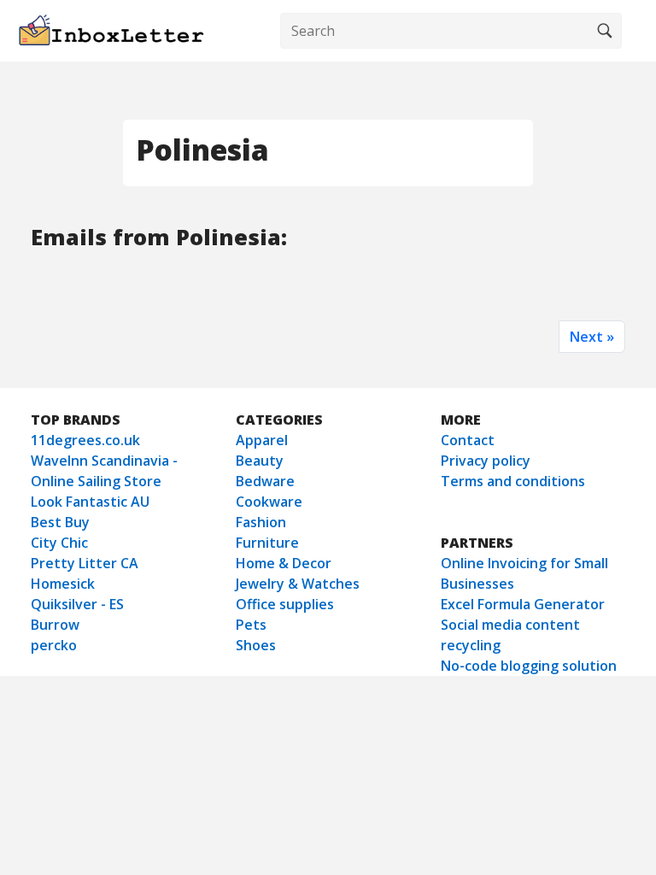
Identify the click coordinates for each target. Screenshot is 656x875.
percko (54, 645)
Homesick (63, 583)
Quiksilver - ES (77, 604)
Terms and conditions (513, 481)
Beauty (260, 460)
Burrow (55, 624)
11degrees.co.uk (85, 440)
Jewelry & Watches (298, 583)
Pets (251, 624)
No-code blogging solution (529, 665)
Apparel (262, 440)
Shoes (256, 645)
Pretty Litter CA (84, 563)
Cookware (269, 501)
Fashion (261, 522)
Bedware (265, 481)
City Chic (59, 542)
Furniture (267, 542)
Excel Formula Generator (523, 604)
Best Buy (60, 522)
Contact (468, 440)
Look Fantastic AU (90, 501)
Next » (592, 336)
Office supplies (285, 604)
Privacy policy (485, 460)
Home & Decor (283, 563)
